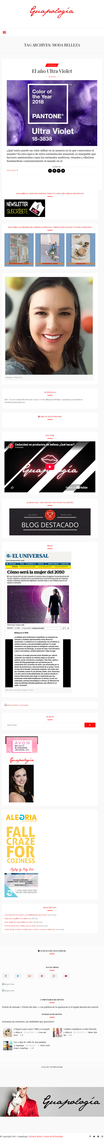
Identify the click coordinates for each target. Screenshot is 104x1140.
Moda (90, 1032)
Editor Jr (19, 1032)
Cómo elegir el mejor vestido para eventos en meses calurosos (29, 929)
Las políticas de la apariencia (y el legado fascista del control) (69, 1007)
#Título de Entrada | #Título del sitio (19, 1007)
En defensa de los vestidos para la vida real (21, 926)
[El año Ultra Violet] (52, 113)
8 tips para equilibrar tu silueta (16, 918)
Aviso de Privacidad (53, 1136)
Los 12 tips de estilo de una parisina (30, 1042)
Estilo (42, 1045)
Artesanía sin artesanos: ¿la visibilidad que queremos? (26, 915)
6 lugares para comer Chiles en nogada (32, 1029)
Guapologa (20, 1045)
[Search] (89, 725)
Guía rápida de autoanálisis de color (18, 922)
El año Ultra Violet (52, 71)
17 (33, 1048)
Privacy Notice (36, 1136)
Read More (11, 170)
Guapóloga (24, 1048)
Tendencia (52, 65)
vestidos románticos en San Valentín (80, 1029)
